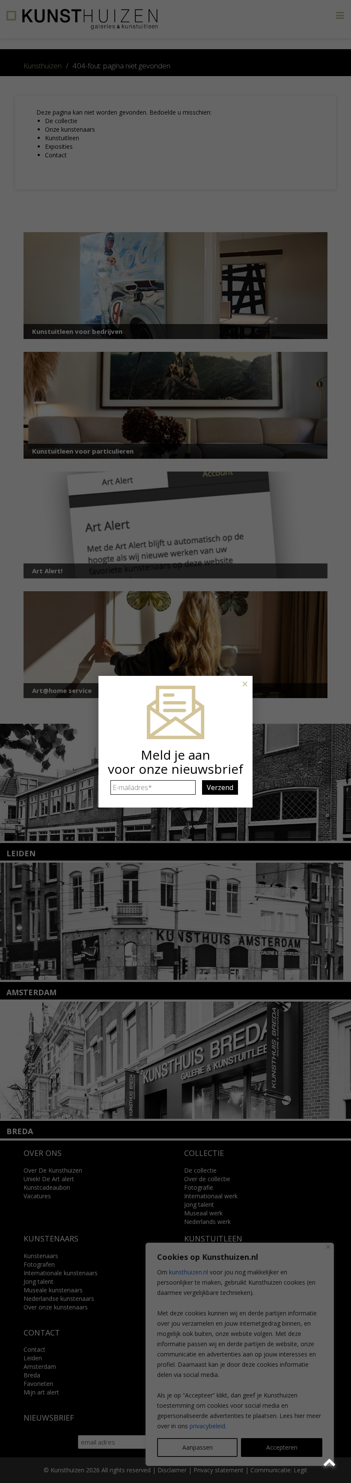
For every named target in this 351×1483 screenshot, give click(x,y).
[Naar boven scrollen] (330, 1462)
